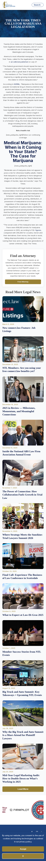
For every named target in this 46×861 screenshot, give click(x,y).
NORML (17, 84)
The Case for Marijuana (23, 158)
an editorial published (19, 62)
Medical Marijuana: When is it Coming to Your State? (23, 147)
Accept (23, 849)
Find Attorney (23, 282)
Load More (23, 789)
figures (38, 230)
